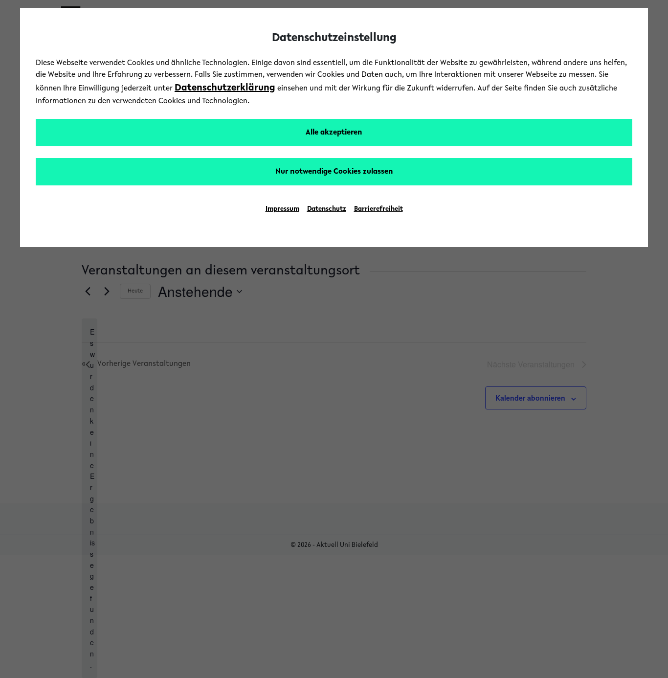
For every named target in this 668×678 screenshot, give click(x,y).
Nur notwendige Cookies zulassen (334, 172)
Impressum (282, 209)
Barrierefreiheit (378, 209)
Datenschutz (326, 209)
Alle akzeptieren (334, 132)
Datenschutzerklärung (225, 88)
